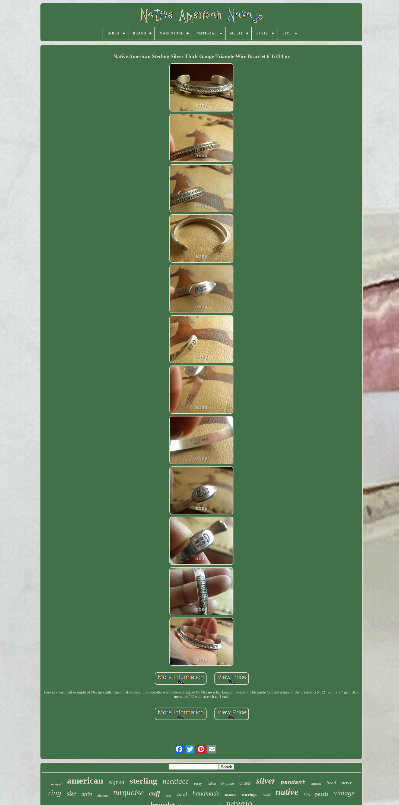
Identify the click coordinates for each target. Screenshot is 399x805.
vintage (344, 793)
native (287, 792)
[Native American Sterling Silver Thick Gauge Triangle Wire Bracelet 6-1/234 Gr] (201, 88)
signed (116, 782)
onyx (346, 782)
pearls (321, 794)
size (71, 793)
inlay (198, 783)
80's (307, 795)
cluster (245, 783)
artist (86, 794)
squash (316, 783)
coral (182, 794)
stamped (56, 784)
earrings (249, 794)
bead (331, 782)
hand (266, 795)
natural (230, 795)
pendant (293, 782)
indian (212, 783)
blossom (102, 795)
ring (54, 792)
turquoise (128, 792)
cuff (154, 793)
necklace (176, 781)
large (168, 795)
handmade (206, 793)
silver (265, 780)
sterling (143, 780)
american (85, 780)
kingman (227, 784)
